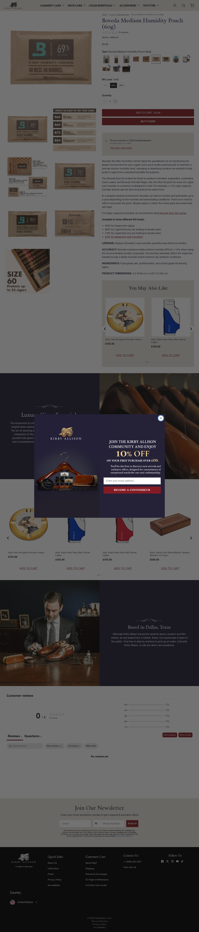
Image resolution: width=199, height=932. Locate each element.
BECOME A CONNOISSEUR (132, 490)
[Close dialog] (161, 418)
